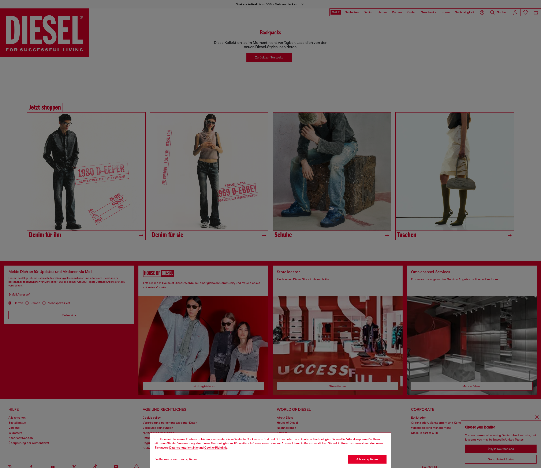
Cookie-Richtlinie (215, 447)
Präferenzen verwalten (353, 443)
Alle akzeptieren (367, 459)
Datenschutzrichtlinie (183, 447)
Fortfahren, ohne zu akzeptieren (175, 459)
